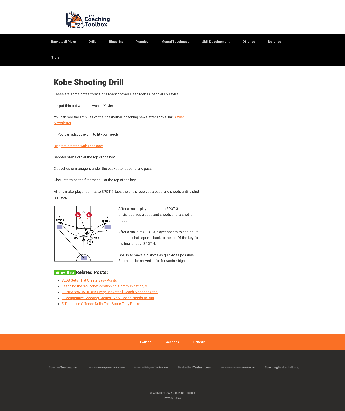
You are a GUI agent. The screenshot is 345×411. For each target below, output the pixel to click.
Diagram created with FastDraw (78, 146)
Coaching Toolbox (184, 392)
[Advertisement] (257, 177)
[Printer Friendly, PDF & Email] (65, 272)
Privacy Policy (172, 398)
